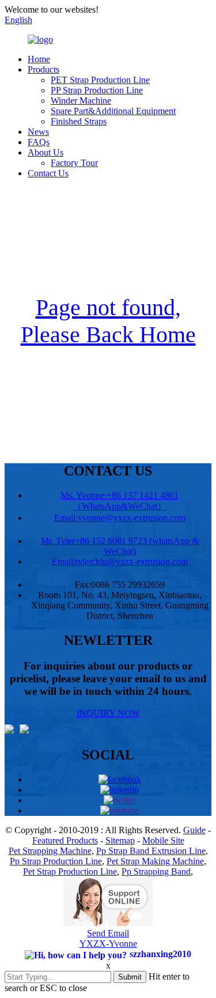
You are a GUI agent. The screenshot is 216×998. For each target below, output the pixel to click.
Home (39, 59)
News (38, 132)
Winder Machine (81, 100)
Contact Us (48, 173)
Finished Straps (79, 121)
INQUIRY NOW (108, 713)
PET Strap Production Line (100, 80)
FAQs (39, 142)
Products (43, 69)
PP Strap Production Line (97, 90)
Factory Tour (74, 163)
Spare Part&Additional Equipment (113, 111)
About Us (45, 152)
